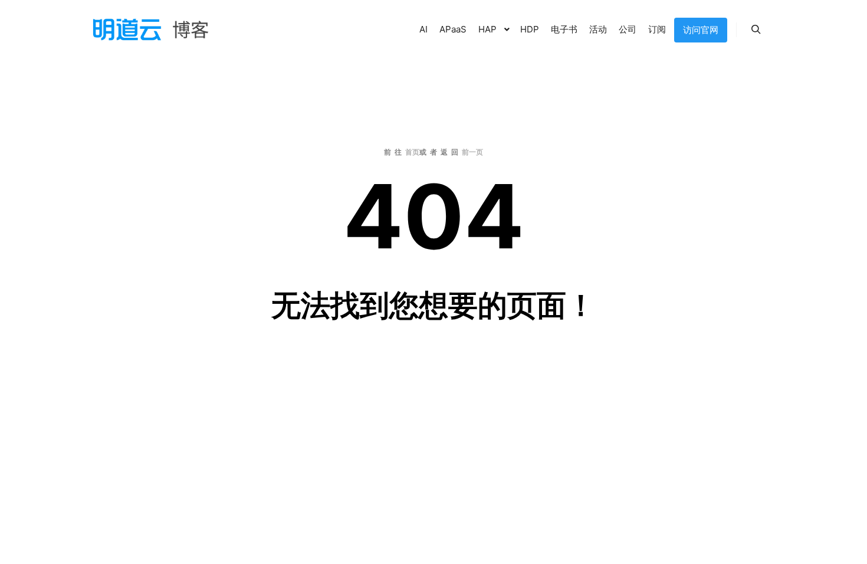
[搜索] (756, 29)
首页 (412, 151)
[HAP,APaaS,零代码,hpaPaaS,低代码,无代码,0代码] (150, 29)
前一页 (472, 151)
